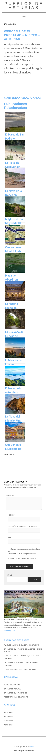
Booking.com (9, 630)
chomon (11, 454)
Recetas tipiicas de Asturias (16, 697)
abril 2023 (8, 725)
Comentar (10, 495)
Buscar (9, 575)
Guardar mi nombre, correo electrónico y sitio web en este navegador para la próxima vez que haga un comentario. (24, 553)
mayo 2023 (8, 721)
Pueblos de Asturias (24, 5)
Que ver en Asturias (12, 689)
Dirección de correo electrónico (22, 526)
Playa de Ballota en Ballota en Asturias (21, 645)
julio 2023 (8, 713)
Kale (31, 746)
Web (9, 537)
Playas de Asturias (12, 685)
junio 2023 (8, 717)
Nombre (11, 515)
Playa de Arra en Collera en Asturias (20, 669)
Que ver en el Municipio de (15, 693)
